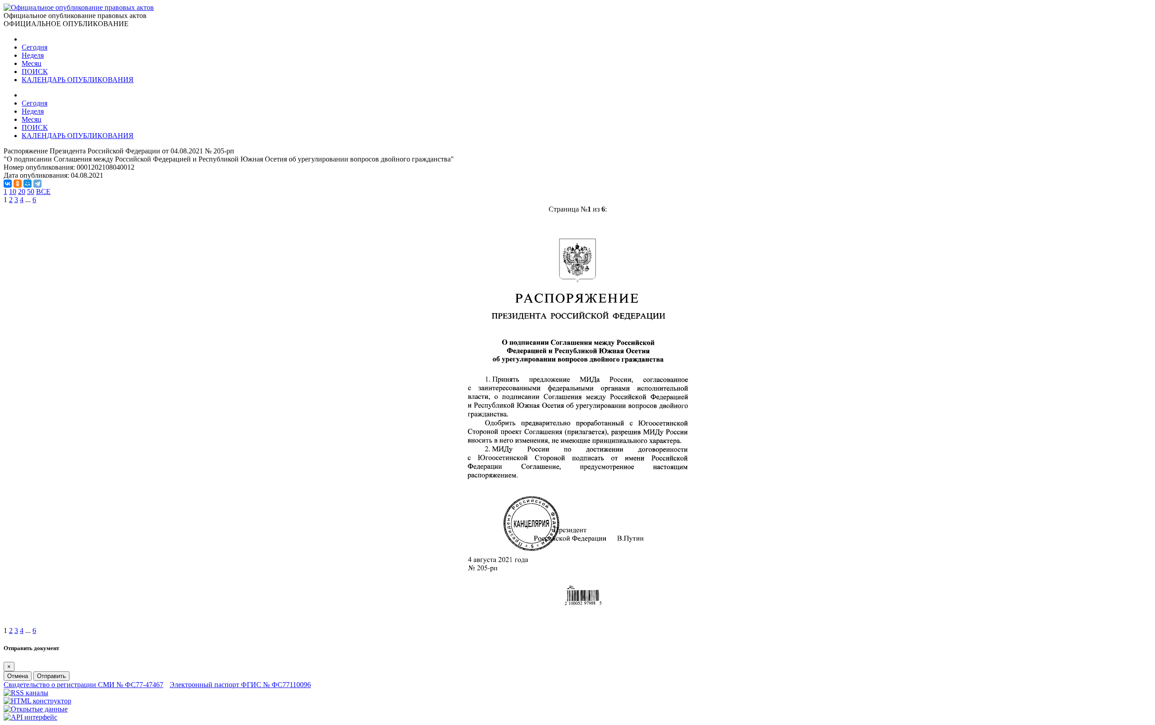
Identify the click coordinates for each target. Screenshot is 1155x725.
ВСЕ (43, 191)
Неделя (33, 55)
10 (12, 191)
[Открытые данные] (36, 709)
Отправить (51, 676)
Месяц (32, 63)
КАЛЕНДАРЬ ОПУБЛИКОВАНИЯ (78, 79)
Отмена (17, 676)
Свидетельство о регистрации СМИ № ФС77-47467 (83, 684)
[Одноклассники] (18, 184)
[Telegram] (37, 184)
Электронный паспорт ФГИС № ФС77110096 (240, 684)
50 (30, 191)
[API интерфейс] (30, 717)
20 (21, 191)
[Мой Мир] (27, 184)
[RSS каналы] (26, 693)
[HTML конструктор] (37, 701)
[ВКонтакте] (8, 184)
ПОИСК (35, 71)
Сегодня (34, 47)
